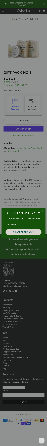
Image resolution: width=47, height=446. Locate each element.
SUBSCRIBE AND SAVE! (23, 232)
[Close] (42, 211)
